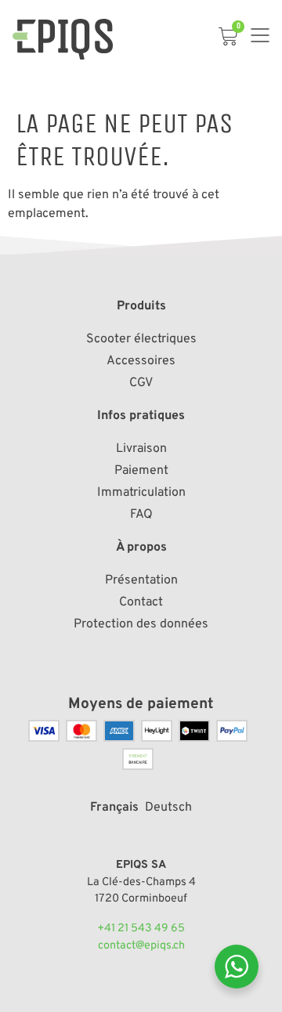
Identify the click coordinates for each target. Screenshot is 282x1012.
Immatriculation (141, 493)
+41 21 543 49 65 (141, 928)
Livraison (141, 449)
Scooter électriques (141, 339)
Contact (141, 602)
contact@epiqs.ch (141, 945)
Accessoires (141, 361)
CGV (141, 383)
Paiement (141, 471)
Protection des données (141, 624)
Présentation (141, 580)
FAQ (141, 514)
